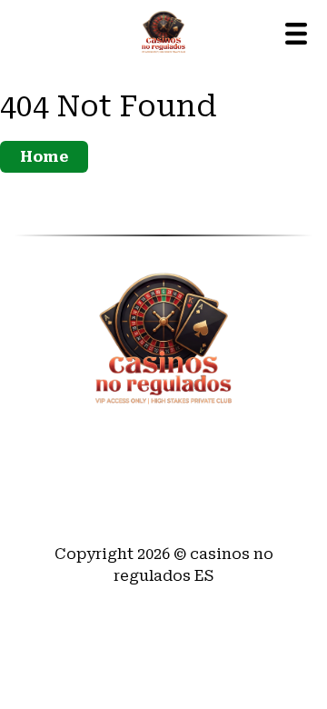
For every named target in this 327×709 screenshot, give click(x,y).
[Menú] (296, 33)
